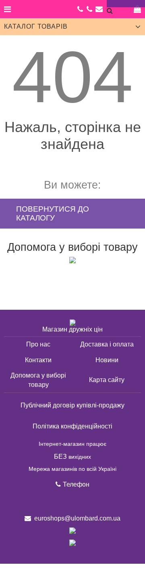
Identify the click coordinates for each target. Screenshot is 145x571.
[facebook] (56, 501)
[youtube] (89, 501)
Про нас (38, 344)
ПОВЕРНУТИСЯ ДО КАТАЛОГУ (52, 213)
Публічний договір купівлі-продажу (72, 405)
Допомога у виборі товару (72, 247)
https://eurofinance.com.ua (72, 322)
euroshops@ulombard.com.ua (99, 9)
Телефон (76, 484)
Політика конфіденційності (72, 426)
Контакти (38, 360)
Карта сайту (106, 379)
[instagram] (72, 501)
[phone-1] (89, 9)
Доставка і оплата (107, 344)
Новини (106, 360)
